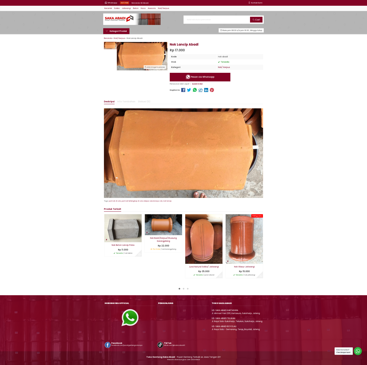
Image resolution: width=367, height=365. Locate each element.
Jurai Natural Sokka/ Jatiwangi (204, 266)
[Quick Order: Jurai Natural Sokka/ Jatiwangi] (187, 261)
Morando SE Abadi (140, 3)
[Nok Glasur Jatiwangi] (244, 238)
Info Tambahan (126, 101)
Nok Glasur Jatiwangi (244, 266)
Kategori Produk (118, 31)
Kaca (143, 8)
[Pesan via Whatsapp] (139, 254)
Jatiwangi (126, 8)
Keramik (108, 8)
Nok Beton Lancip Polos (123, 245)
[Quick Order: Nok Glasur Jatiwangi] (227, 261)
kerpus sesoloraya (151, 201)
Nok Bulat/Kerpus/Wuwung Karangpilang (163, 239)
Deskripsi (109, 101)
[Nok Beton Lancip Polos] (123, 228)
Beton (135, 8)
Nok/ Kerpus (163, 8)
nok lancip (167, 201)
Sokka (117, 8)
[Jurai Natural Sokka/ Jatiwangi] (203, 238)
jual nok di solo (115, 201)
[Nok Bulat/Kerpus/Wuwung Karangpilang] (163, 224)
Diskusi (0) (144, 101)
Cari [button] (257, 19)
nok (161, 201)
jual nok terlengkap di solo (132, 201)
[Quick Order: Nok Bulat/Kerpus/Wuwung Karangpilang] (147, 232)
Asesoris (152, 8)
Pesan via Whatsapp (202, 77)
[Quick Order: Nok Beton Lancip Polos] (106, 239)
